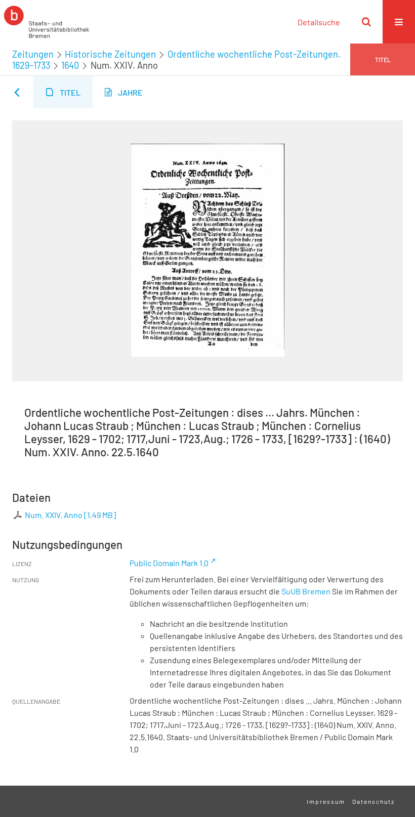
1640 (70, 65)
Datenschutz (373, 801)
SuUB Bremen (305, 591)
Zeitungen (33, 54)
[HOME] (46, 21)
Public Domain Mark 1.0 (169, 563)
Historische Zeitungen (110, 54)
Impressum (326, 801)
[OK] (366, 22)
